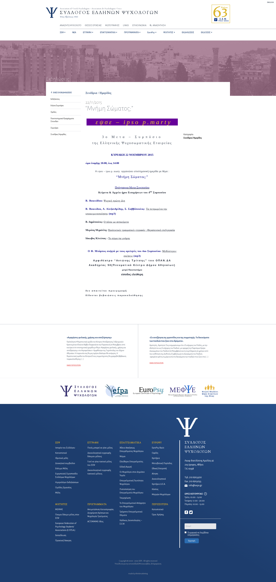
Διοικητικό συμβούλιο (65, 463)
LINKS (126, 25)
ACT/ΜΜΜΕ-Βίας (95, 521)
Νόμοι (122, 456)
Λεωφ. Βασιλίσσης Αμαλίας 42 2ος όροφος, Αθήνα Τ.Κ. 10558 (199, 464)
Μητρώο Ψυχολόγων (161, 494)
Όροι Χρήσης (158, 514)
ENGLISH (270, 2)
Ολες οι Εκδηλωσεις (62, 93)
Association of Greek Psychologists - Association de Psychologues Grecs (91, 8)
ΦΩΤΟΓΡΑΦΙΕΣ (112, 25)
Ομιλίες (53, 112)
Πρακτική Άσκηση (63, 540)
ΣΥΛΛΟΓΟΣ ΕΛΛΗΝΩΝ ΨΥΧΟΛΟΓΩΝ (109, 13)
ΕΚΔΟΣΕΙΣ (205, 32)
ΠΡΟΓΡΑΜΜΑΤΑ (131, 32)
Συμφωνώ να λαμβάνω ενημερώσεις (198, 533)
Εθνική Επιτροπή (159, 468)
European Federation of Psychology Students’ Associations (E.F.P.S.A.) (65, 526)
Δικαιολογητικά (159, 479)
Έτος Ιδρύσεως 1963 (69, 16)
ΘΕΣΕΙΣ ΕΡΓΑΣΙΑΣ (93, 25)
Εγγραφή (191, 541)
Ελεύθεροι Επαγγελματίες (131, 461)
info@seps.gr (195, 485)
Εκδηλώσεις (55, 99)
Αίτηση (155, 474)
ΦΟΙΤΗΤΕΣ (168, 32)
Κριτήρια (156, 458)
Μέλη (57, 493)
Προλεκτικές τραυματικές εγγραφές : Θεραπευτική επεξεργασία (141, 230)
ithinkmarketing (141, 574)
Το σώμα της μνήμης (119, 238)
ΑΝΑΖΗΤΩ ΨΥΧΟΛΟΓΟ (70, 25)
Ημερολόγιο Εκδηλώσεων (66, 482)
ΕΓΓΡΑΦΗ (87, 32)
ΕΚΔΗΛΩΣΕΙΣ (188, 32)
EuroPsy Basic (158, 448)
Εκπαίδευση (60, 535)
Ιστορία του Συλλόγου (65, 448)
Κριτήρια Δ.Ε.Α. (158, 484)
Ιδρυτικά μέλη (61, 458)
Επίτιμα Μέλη (61, 468)
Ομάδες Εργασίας (63, 487)
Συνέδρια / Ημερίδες (58, 134)
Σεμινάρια (54, 128)
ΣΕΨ (62, 32)
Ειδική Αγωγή (126, 467)
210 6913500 (195, 477)
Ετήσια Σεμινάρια (57, 106)
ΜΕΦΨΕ (59, 509)
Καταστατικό (61, 453)
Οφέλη (155, 453)
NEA (74, 32)
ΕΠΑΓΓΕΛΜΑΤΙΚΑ (107, 32)
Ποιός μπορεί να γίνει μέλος (100, 448)
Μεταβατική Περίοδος (162, 463)
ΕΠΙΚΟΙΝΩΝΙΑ (139, 25)
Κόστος (155, 489)
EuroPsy (151, 32)
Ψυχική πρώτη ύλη (114, 200)
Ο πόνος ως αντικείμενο (116, 221)
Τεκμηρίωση (125, 498)
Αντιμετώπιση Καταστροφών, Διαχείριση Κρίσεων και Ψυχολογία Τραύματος (100, 512)
